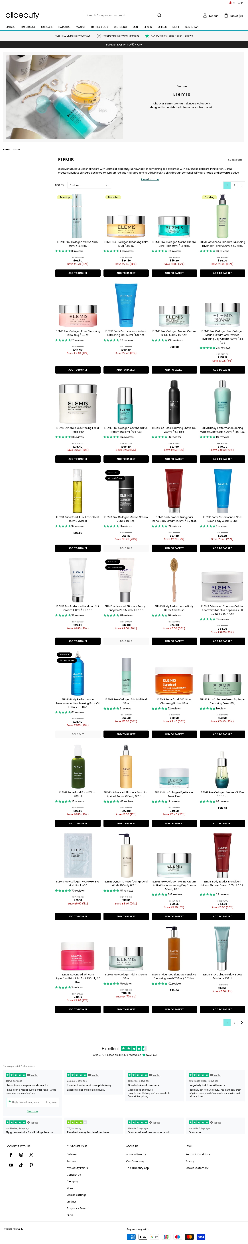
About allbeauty (136, 1154)
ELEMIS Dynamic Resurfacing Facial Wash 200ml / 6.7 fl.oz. (126, 883)
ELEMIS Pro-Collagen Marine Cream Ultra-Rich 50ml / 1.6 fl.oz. (174, 244)
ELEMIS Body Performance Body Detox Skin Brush (174, 608)
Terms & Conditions (198, 1154)
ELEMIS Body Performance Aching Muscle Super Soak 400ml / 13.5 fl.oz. (222, 430)
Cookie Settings (76, 1195)
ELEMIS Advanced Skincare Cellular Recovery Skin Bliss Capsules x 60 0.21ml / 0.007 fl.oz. (222, 610)
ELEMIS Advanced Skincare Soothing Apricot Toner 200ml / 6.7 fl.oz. (126, 794)
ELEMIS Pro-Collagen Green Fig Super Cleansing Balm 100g (222, 701)
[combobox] (124, 15)
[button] (211, 15)
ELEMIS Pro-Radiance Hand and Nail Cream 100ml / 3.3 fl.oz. (77, 608)
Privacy (190, 1161)
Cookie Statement (197, 1168)
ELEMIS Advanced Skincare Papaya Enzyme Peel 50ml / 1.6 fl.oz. (126, 608)
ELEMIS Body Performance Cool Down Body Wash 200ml (222, 519)
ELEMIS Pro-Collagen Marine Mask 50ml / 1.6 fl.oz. (77, 244)
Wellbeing (120, 27)
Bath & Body (99, 27)
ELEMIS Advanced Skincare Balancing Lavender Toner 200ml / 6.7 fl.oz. (222, 244)
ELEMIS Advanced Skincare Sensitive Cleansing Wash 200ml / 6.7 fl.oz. (174, 976)
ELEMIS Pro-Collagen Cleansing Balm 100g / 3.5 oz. (126, 244)
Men (135, 27)
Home (6, 149)
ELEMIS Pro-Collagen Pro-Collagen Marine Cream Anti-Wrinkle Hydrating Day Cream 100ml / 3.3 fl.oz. (222, 336)
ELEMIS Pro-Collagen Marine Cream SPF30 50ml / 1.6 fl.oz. (174, 333)
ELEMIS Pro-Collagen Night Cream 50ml (126, 976)
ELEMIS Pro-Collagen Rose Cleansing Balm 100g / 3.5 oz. (78, 333)
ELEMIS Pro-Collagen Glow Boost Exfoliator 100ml (222, 976)
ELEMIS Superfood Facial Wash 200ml (77, 794)
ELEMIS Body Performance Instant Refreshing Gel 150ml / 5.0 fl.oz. (126, 333)
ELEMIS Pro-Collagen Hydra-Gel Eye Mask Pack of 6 (77, 883)
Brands (10, 27)
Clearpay (72, 1181)
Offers (162, 27)
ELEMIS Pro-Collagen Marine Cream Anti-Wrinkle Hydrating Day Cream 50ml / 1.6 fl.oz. (174, 885)
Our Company (135, 1161)
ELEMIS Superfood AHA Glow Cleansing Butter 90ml (174, 701)
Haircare (64, 27)
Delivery (72, 1154)
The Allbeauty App (137, 1168)
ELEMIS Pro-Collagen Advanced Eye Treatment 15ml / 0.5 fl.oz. (126, 430)
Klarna (70, 1188)
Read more (150, 179)
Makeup (81, 27)
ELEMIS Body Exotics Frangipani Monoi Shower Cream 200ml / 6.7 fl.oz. (222, 885)
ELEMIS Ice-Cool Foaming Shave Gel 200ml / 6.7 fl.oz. (174, 430)
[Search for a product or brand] (159, 15)
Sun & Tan (191, 27)
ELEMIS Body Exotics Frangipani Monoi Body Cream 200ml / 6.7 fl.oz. (174, 519)
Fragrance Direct (77, 1208)
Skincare (47, 27)
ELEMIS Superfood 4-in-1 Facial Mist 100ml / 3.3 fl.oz (77, 519)
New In (148, 27)
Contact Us (74, 1174)
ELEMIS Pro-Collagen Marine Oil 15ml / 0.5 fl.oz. (222, 794)
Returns (71, 1161)
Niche (176, 27)
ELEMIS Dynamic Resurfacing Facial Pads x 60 (77, 430)
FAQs (70, 1215)
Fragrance (28, 27)
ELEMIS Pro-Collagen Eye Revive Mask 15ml (174, 794)
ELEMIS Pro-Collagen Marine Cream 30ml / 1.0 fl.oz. (126, 519)
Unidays (71, 1201)
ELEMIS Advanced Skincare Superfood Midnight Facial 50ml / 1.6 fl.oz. (78, 978)
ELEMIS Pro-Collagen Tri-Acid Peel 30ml (126, 701)
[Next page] (241, 185)
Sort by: (59, 185)
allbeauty (18, 1229)
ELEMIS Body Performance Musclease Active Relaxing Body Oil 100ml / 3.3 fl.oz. (77, 703)
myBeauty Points (77, 1168)
